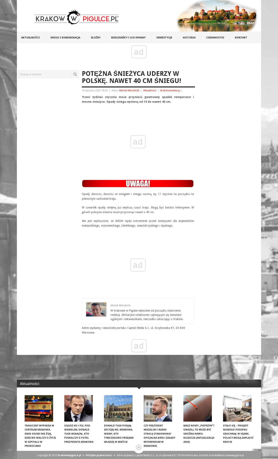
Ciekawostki (215, 37)
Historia (189, 37)
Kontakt (241, 37)
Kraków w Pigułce (76, 17)
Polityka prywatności (99, 455)
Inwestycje (164, 37)
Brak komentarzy (170, 90)
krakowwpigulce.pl (69, 455)
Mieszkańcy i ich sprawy (128, 37)
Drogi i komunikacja (65, 37)
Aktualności (30, 37)
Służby (96, 37)
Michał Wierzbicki (129, 90)
